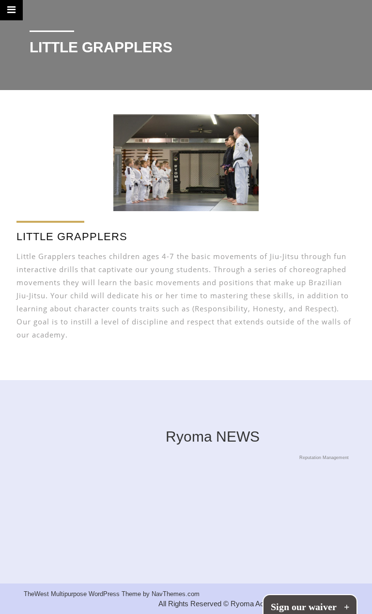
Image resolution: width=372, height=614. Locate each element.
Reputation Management (324, 457)
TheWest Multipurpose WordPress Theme (83, 594)
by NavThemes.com (171, 594)
